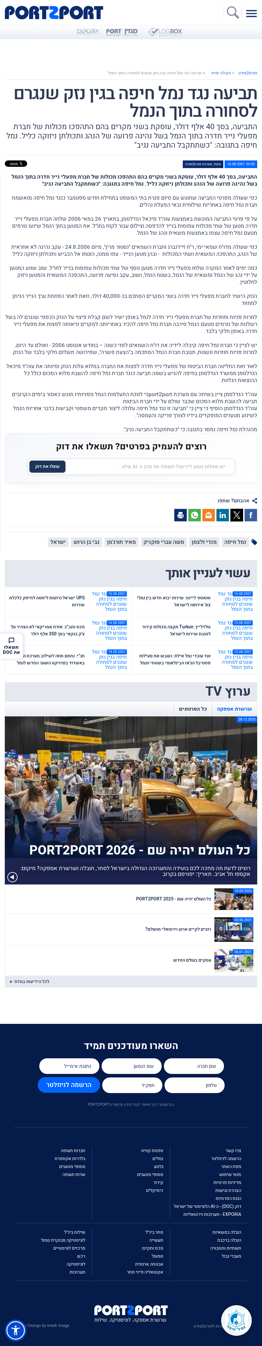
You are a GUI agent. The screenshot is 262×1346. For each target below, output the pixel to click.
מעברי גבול (231, 1256)
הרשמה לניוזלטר (68, 1085)
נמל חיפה (235, 542)
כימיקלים (154, 1190)
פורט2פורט (247, 73)
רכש (81, 1256)
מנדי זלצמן (204, 542)
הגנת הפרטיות (228, 1198)
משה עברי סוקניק (163, 542)
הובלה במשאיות (226, 1232)
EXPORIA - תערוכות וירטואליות (212, 1214)
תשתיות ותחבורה (225, 1248)
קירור (158, 1182)
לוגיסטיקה (75, 1264)
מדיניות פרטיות (227, 1182)
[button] (15, 1330)
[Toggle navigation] (253, 13)
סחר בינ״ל (154, 1232)
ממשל (157, 1256)
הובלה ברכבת (229, 1240)
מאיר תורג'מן (121, 542)
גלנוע (158, 1166)
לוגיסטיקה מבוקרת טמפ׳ (63, 1240)
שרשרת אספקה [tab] (234, 709)
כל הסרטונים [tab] (193, 709)
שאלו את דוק (47, 466)
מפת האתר (231, 1166)
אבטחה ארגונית (149, 1264)
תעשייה (156, 1240)
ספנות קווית (152, 1150)
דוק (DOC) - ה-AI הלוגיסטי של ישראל (207, 1206)
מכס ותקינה (152, 1248)
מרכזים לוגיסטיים (69, 1248)
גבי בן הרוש (86, 542)
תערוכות (77, 1272)
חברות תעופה (73, 1150)
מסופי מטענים (150, 1174)
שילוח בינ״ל (74, 1232)
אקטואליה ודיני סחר (145, 1272)
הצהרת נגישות (228, 1190)
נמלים (157, 1158)
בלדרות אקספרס (70, 1158)
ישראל (58, 542)
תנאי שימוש (230, 1174)
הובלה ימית (221, 73)
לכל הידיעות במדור (31, 981)
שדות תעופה (73, 1174)
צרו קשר (233, 1150)
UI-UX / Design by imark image (41, 1325)
